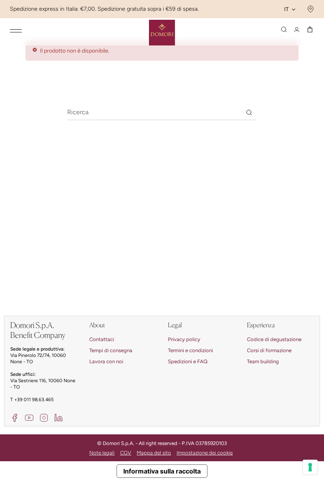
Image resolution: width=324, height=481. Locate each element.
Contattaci (101, 339)
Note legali (102, 453)
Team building (263, 361)
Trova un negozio (309, 9)
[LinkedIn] (58, 417)
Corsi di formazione (269, 350)
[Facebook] (14, 417)
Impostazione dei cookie (205, 453)
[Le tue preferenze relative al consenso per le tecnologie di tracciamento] (310, 467)
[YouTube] (29, 417)
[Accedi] (296, 29)
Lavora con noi (106, 361)
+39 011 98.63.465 (34, 399)
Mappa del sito (154, 453)
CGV (125, 453)
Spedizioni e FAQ (187, 361)
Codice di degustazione (274, 339)
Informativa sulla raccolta (162, 471)
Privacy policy (184, 339)
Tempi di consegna (110, 350)
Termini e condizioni (190, 350)
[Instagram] (44, 417)
